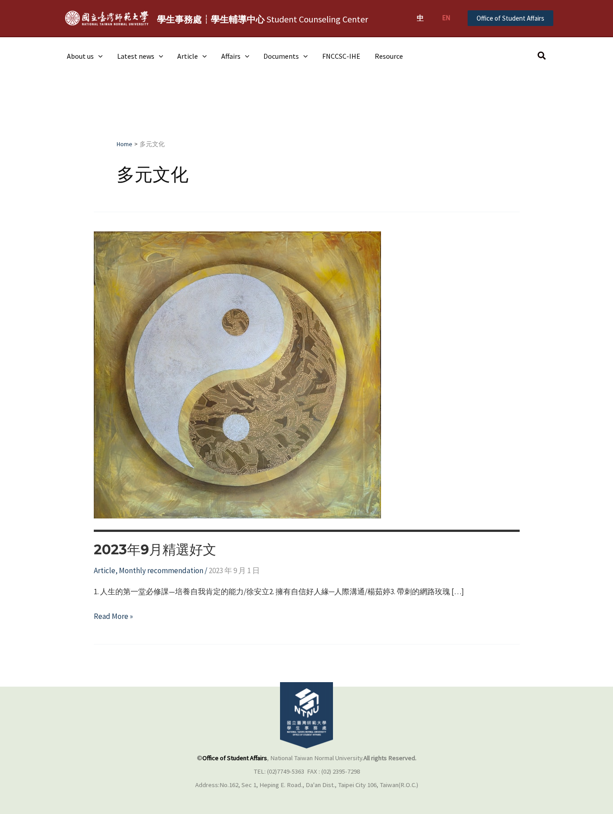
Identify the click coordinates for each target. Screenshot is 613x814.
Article (187, 56)
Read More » (113, 617)
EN (446, 17)
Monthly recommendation (161, 570)
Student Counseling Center (262, 19)
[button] (510, 18)
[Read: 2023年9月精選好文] (237, 374)
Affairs (231, 56)
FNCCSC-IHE (341, 56)
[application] (98, 56)
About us (80, 56)
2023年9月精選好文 (155, 549)
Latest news (135, 56)
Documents (281, 56)
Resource (389, 56)
